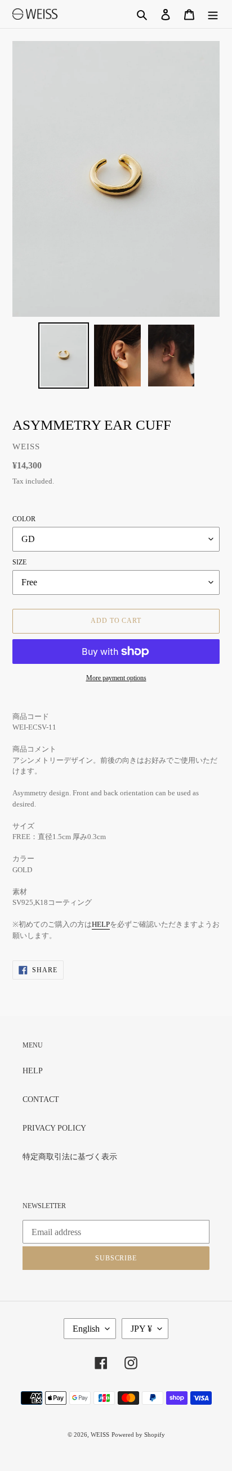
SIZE (19, 562)
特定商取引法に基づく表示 (70, 1157)
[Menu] (213, 14)
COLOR (23, 519)
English (86, 1328)
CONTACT (41, 1099)
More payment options (116, 678)
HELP (101, 924)
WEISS (100, 1434)
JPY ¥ (141, 1328)
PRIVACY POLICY (54, 1128)
